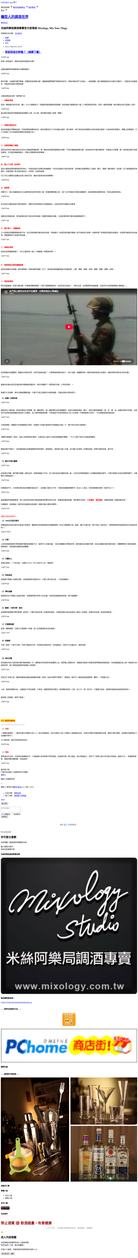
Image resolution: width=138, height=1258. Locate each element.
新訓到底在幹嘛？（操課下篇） (23, 52)
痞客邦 (14, 787)
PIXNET (52, 1228)
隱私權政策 (81, 1228)
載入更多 (4, 803)
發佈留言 (4, 817)
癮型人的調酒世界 (14, 17)
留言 (19, 787)
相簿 (7, 38)
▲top (3, 799)
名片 (7, 43)
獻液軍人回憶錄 (20, 796)
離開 (12, 1254)
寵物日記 (17, 793)
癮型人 (3, 775)
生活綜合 (18, 33)
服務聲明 (89, 1228)
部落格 (7, 40)
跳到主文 (4, 23)
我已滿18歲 (5, 1254)
